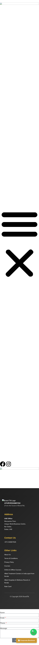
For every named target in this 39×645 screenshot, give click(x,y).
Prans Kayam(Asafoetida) (9, 105)
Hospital (3, 66)
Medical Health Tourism (8, 194)
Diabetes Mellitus (6, 179)
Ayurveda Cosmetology (8, 198)
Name (2, 612)
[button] (19, 243)
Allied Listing (4, 38)
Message (3, 628)
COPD (2, 164)
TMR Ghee (4, 102)
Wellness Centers (6, 52)
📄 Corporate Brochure (26, 640)
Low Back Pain (5, 149)
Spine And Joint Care (7, 168)
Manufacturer (4, 48)
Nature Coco (4, 98)
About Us (3, 31)
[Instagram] (8, 464)
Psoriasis (3, 160)
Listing (2, 35)
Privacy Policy (9, 562)
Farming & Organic (6, 95)
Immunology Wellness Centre (10, 187)
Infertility (3, 130)
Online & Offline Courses (8, 119)
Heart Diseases (5, 183)
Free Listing (4, 113)
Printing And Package (7, 91)
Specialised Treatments (8, 127)
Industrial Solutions (6, 81)
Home (2, 27)
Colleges (3, 77)
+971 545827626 (10, 542)
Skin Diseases (5, 171)
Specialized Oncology (7, 190)
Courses (3, 117)
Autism (2, 152)
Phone (3, 623)
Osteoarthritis (4, 156)
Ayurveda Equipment (7, 84)
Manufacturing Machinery (8, 87)
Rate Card (7, 586)
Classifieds (3, 59)
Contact (2, 202)
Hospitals (3, 44)
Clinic (2, 73)
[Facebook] (2, 464)
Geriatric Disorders (6, 175)
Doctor (2, 62)
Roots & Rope (5, 109)
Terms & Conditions (11, 558)
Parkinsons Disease (7, 145)
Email (2, 618)
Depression (4, 134)
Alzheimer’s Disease (7, 141)
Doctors (2, 40)
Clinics (2, 56)
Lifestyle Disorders (6, 137)
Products (3, 123)
